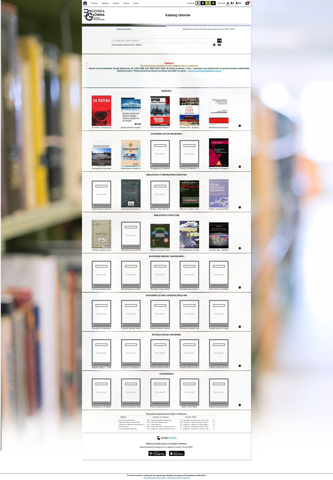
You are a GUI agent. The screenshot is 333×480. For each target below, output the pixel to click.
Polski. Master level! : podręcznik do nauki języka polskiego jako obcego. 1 (173, 426)
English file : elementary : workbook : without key (198, 428)
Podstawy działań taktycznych (128, 428)
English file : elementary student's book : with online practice (169, 428)
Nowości (105, 3)
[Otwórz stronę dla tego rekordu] (102, 110)
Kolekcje (139, 45)
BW (203, 3)
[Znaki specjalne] (219, 45)
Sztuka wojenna (124, 426)
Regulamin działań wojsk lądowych (129, 422)
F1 (232, 3)
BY (213, 3)
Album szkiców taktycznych (127, 420)
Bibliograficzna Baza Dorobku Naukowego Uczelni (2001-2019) (209, 29)
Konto (136, 3)
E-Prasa (94, 3)
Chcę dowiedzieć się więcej (154, 478)
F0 (228, 3)
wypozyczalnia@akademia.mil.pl (204, 71)
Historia (116, 3)
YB (208, 3)
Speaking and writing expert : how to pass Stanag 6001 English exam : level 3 (207, 420)
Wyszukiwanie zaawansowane (123, 45)
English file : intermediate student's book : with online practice (202, 426)
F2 (238, 3)
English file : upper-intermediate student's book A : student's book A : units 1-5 (207, 422)
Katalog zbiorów (124, 29)
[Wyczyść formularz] (214, 45)
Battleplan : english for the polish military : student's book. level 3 (203, 424)
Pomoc (126, 3)
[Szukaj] (219, 41)
